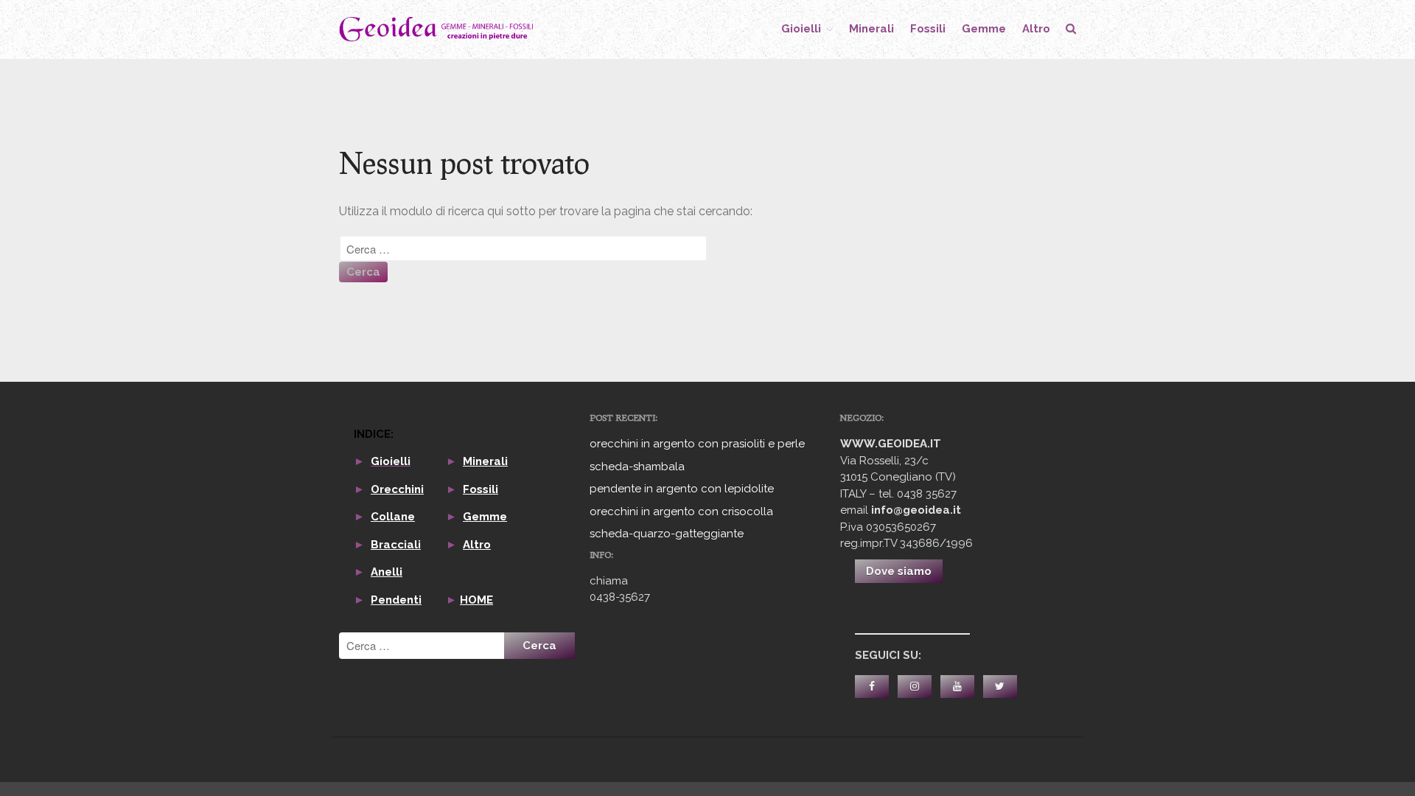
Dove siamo (899, 571)
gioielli (801, 28)
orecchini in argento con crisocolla (681, 511)
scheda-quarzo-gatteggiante (667, 533)
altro (1036, 28)
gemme (984, 28)
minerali (871, 28)
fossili (928, 28)
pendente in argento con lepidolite (682, 488)
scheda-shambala (637, 466)
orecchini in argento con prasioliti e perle (697, 443)
